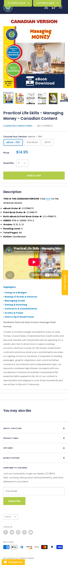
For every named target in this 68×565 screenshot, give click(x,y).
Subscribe (14, 501)
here (48, 198)
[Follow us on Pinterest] (24, 532)
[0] (53, 7)
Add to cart (34, 175)
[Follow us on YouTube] (30, 532)
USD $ (8, 516)
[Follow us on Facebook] (5, 532)
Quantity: (8, 163)
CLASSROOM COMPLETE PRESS (17, 125)
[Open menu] (60, 6)
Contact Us (14, 562)
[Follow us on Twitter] (12, 532)
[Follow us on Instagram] (18, 532)
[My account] (46, 7)
